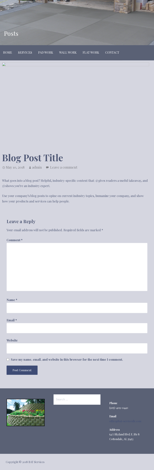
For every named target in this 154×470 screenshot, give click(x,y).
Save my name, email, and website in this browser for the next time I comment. (67, 359)
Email (12, 320)
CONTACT (112, 52)
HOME (7, 52)
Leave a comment (63, 167)
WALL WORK (68, 52)
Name (12, 300)
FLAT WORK (91, 52)
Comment (15, 240)
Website (12, 340)
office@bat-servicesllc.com (125, 421)
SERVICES (25, 52)
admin (37, 167)
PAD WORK (45, 52)
